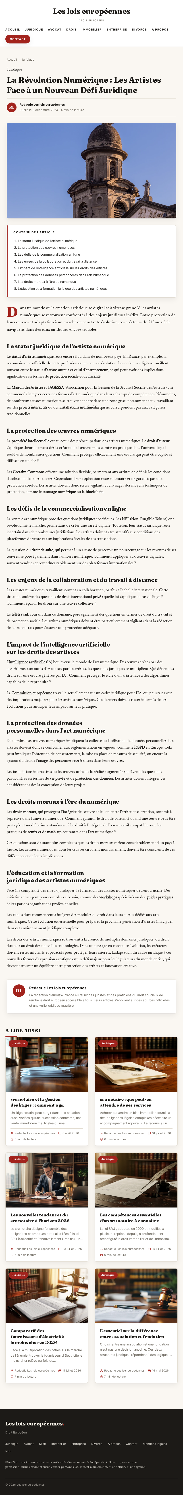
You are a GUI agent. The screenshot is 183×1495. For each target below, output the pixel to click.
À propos (160, 29)
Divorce (139, 29)
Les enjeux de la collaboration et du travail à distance (57, 261)
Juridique (34, 29)
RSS (8, 1451)
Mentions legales (155, 1444)
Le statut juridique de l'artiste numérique (47, 241)
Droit (71, 29)
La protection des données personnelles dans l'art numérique (63, 275)
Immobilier (92, 29)
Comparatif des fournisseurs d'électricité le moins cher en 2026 (37, 1336)
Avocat (54, 29)
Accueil (12, 29)
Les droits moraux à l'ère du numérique (47, 282)
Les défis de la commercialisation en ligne (49, 255)
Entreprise (117, 29)
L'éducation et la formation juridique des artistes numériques (63, 289)
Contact (18, 39)
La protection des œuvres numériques (46, 248)
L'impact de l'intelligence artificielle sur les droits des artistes (62, 268)
